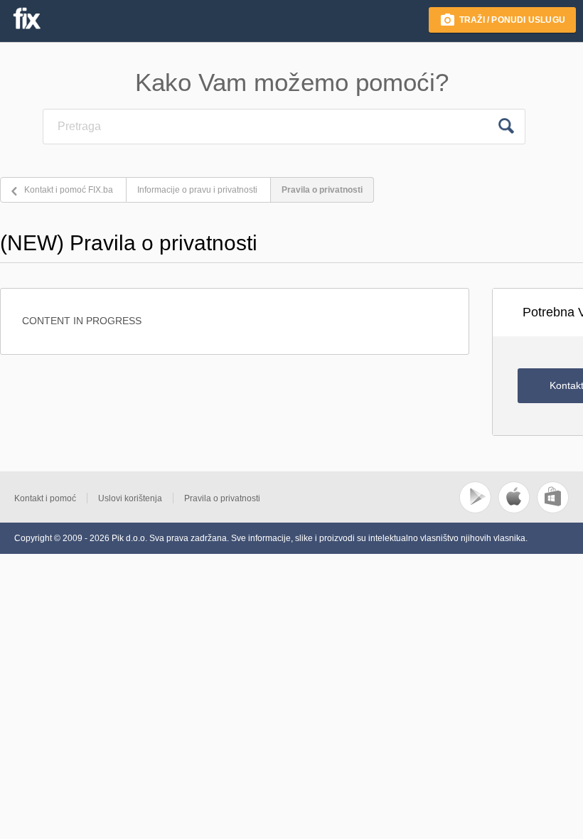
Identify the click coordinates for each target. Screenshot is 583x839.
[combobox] (267, 126)
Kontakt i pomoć (45, 498)
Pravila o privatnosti (322, 190)
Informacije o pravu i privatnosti (197, 190)
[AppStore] (515, 510)
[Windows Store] (553, 510)
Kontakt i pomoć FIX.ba (68, 190)
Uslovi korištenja (130, 498)
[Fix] (26, 18)
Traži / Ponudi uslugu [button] (512, 20)
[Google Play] (476, 510)
